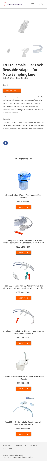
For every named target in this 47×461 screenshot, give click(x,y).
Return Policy (7, 448)
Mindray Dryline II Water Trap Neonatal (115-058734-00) (23, 196)
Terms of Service (21, 445)
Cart (40, 4)
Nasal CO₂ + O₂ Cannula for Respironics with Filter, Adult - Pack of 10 (23, 423)
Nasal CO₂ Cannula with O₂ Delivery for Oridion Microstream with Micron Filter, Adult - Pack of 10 (23, 287)
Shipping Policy (8, 445)
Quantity (6, 85)
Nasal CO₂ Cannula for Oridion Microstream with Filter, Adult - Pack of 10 (23, 332)
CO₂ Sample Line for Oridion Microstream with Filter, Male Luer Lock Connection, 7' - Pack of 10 (23, 241)
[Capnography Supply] (5, 143)
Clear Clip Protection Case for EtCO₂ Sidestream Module (23, 377)
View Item (23, 207)
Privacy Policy (33, 445)
